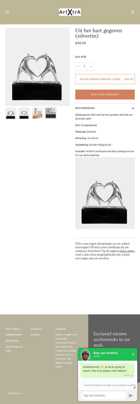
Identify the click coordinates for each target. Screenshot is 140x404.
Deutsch (14, 393)
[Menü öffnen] (10, 12)
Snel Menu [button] (12, 329)
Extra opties (127, 251)
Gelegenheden (13, 334)
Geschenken (12, 340)
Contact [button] (36, 329)
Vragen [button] (60, 329)
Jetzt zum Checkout (105, 94)
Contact (35, 334)
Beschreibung (85, 108)
